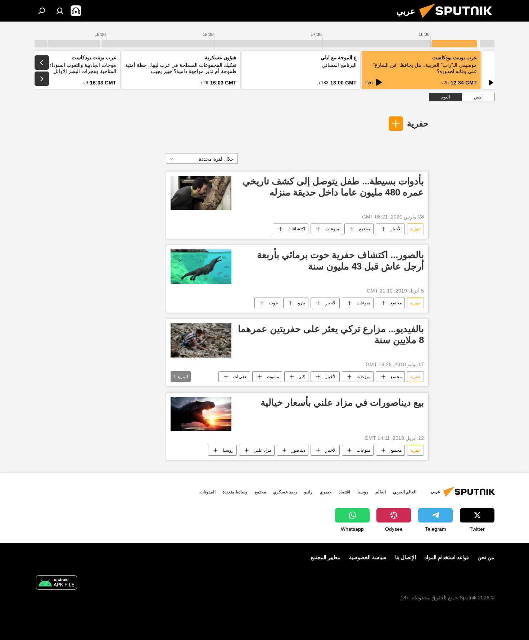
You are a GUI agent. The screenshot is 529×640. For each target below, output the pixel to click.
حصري (325, 491)
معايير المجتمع (325, 557)
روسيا (228, 450)
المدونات (208, 491)
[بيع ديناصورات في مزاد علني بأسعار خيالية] (201, 414)
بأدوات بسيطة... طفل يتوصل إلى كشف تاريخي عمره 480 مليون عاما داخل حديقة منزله (333, 187)
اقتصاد (344, 491)
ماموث (273, 376)
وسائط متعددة (235, 491)
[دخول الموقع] (60, 11)
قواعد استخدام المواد (447, 557)
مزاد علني (262, 450)
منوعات (332, 228)
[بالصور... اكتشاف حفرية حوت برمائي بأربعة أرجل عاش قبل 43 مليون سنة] (201, 266)
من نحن (486, 557)
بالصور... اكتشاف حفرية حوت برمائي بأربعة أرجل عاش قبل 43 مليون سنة (340, 260)
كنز (302, 376)
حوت (273, 302)
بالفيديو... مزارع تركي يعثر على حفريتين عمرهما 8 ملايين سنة (331, 334)
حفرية (418, 123)
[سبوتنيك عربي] (458, 20)
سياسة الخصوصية (367, 557)
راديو (308, 491)
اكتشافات (296, 228)
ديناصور (298, 450)
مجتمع (364, 228)
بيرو (301, 302)
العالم (380, 491)
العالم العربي (404, 491)
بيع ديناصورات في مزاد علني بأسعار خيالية (342, 402)
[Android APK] (56, 583)
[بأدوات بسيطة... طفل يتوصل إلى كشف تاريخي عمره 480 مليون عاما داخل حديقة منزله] (201, 193)
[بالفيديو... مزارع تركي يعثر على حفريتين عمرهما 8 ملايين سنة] (201, 340)
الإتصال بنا (405, 557)
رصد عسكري (285, 491)
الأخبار (396, 228)
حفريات (240, 376)
